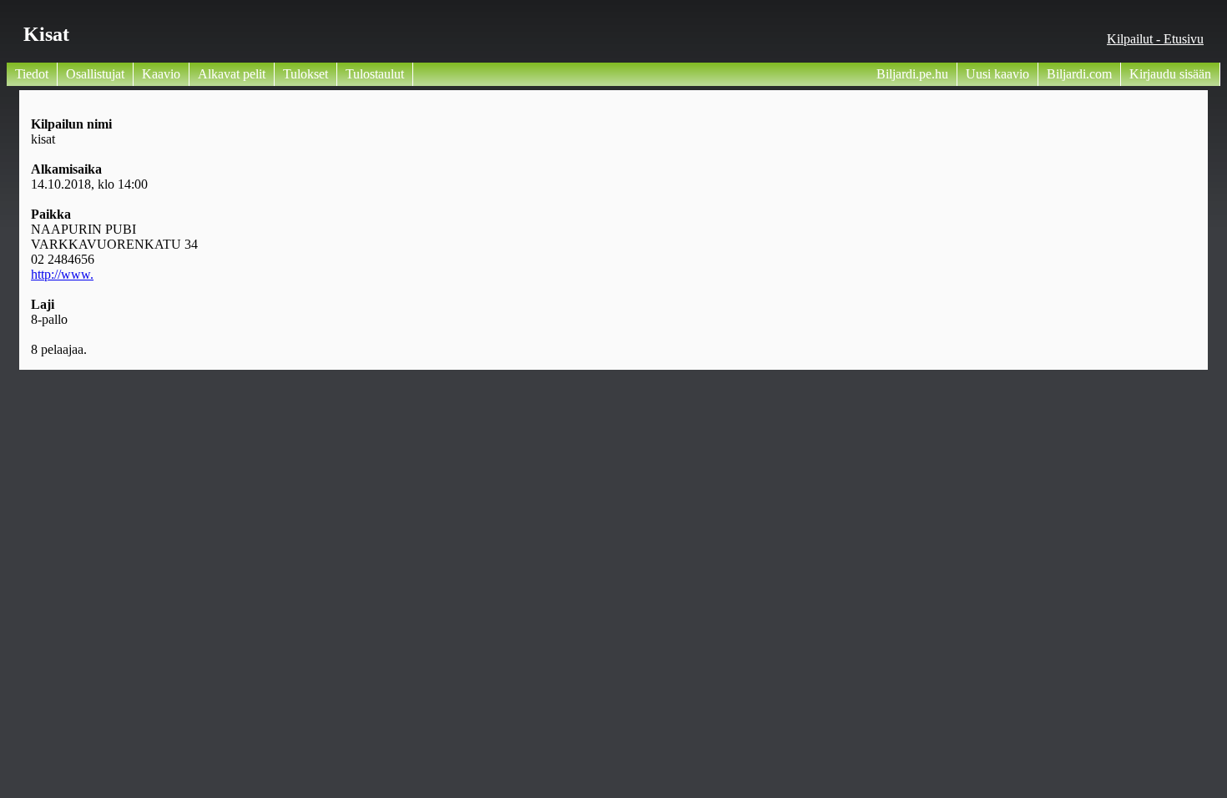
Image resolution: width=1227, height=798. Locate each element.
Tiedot (31, 74)
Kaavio (161, 74)
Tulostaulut (375, 74)
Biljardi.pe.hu (912, 74)
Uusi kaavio (997, 74)
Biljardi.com (1079, 74)
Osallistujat (95, 74)
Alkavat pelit (231, 74)
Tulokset (305, 74)
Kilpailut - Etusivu (1155, 39)
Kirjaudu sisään (1170, 74)
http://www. (62, 274)
